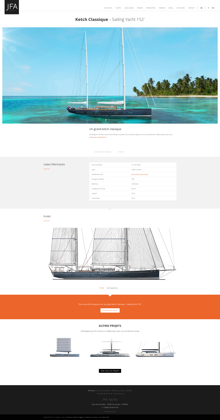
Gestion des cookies (91, 417)
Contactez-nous (118, 394)
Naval (171, 8)
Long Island (129, 8)
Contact (191, 8)
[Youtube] (212, 8)
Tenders (162, 8)
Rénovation (150, 8)
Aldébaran (102, 137)
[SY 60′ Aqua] (64, 350)
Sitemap (69, 417)
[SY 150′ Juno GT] (110, 350)
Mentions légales (78, 417)
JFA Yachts (108, 8)
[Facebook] (208, 8)
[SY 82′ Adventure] (155, 350)
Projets (140, 8)
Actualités (181, 8)
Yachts (118, 8)
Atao (95, 137)
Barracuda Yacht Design (140, 174)
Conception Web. (104, 417)
